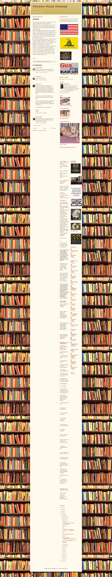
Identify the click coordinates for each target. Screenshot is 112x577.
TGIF (63, 527)
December (64, 516)
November (64, 518)
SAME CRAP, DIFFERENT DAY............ (70, 540)
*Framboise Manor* (73, 320)
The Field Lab (74, 266)
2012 (62, 512)
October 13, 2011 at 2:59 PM (41, 123)
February (64, 557)
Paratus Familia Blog (74, 282)
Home (44, 128)
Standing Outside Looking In (74, 344)
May (63, 551)
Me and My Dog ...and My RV (74, 314)
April (63, 553)
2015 (62, 507)
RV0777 (72, 372)
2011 (62, 514)
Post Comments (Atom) (42, 130)
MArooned (73, 304)
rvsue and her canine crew (73, 277)
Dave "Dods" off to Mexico (74, 368)
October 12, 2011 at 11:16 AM (41, 72)
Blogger (66, 568)
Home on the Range (73, 256)
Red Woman (73, 339)
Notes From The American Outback (74, 356)
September (64, 544)
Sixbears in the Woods (74, 261)
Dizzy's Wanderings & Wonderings (74, 288)
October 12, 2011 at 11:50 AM (41, 79)
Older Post (54, 128)
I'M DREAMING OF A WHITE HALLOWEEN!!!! (68, 523)
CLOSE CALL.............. (66, 521)
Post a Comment (37, 125)
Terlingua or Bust (74, 325)
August (63, 546)
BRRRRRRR (64, 542)
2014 (62, 509)
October (64, 519)
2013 (62, 511)
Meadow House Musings (50, 6)
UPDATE (64, 536)
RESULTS (64, 526)
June (63, 549)
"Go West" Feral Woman (74, 271)
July (63, 548)
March (63, 555)
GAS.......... (64, 532)
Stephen (37, 76)
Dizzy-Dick (38, 67)
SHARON (37, 117)
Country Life (73, 299)
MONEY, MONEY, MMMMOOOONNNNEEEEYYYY (69, 538)
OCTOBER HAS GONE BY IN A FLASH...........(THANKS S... (68, 530)
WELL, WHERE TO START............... (69, 534)
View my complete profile (64, 92)
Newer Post (35, 128)
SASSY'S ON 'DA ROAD (74, 350)
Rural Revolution (74, 250)
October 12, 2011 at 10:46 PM (41, 113)
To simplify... (73, 329)
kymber (37, 84)
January (63, 558)
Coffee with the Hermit (74, 294)
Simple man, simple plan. (73, 362)
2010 (62, 561)
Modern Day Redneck (73, 309)
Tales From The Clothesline (74, 334)
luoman (58, 568)
